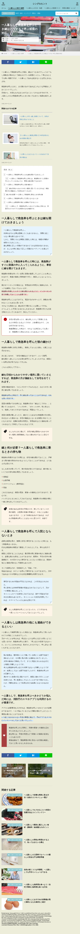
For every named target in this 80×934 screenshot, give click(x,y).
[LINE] (46, 62)
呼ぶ (12, 40)
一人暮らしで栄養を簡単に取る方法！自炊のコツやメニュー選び (36, 796)
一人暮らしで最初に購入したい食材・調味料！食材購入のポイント (36, 826)
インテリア (27, 13)
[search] (76, 13)
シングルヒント (40, 4)
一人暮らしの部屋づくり (52, 8)
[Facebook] (8, 62)
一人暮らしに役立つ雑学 (16, 8)
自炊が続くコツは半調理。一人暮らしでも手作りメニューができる (37, 870)
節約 (21, 13)
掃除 (38, 13)
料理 (17, 13)
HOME (5, 53)
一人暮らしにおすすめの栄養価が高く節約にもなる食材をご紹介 (37, 900)
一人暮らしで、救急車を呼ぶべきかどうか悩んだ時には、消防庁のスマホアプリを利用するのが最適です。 (27, 207)
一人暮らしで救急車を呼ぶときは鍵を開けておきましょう (24, 174)
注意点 (20, 40)
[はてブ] (33, 62)
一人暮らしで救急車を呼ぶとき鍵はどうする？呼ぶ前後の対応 (44, 53)
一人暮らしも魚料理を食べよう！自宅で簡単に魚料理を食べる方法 (37, 885)
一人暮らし (7, 40)
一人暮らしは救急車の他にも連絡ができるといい (21, 202)
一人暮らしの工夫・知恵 (34, 8)
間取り (34, 13)
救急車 (16, 40)
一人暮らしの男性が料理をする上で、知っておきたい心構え (36, 841)
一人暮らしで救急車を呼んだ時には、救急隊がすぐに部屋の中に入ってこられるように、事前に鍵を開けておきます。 (27, 180)
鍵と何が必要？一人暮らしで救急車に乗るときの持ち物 (23, 194)
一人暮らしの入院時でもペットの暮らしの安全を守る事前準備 (37, 856)
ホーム (4, 8)
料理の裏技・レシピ (69, 8)
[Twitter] (20, 62)
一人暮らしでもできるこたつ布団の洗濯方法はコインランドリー (37, 811)
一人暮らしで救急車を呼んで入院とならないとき (21, 198)
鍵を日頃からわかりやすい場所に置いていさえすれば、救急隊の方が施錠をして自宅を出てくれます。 (27, 189)
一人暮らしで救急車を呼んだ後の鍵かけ (18, 184)
